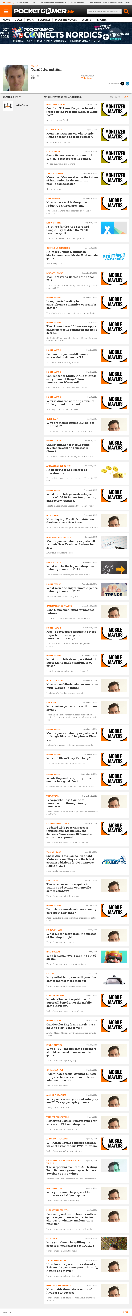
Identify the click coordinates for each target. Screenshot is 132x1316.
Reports (101, 19)
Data (30, 19)
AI (34, 2)
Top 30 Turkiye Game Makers (52, 2)
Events (86, 19)
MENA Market (77, 2)
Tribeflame (87, 78)
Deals (18, 19)
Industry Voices (66, 19)
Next (126, 97)
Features (44, 19)
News (6, 19)
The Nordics (22, 2)
